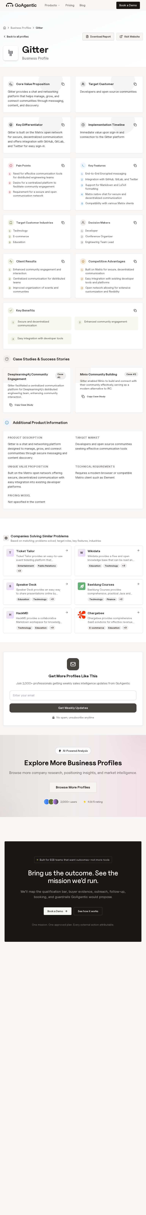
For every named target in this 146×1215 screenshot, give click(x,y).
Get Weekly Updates (73, 708)
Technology (20, 230)
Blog (82, 5)
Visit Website (132, 36)
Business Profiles (21, 27)
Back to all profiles (18, 36)
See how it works (88, 911)
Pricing (70, 5)
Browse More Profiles (73, 787)
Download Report (100, 36)
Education (19, 242)
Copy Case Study (24, 404)
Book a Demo (128, 5)
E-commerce (21, 236)
